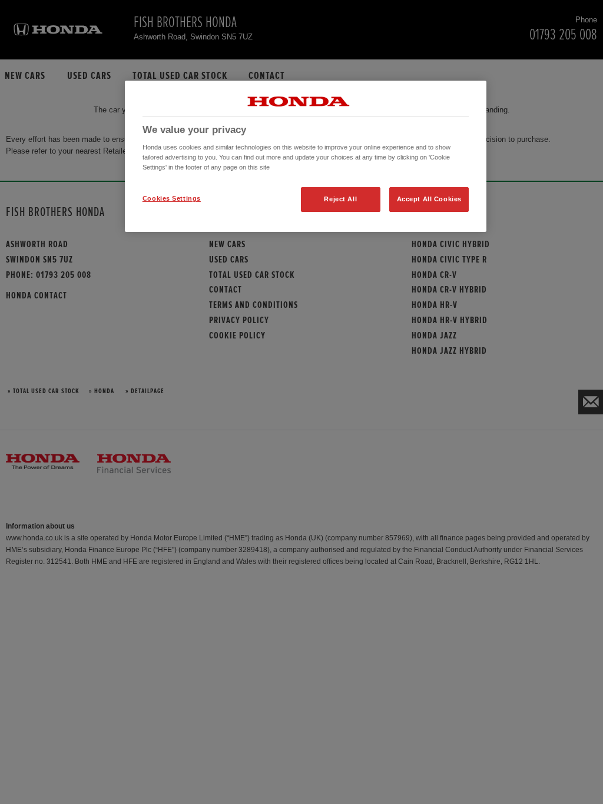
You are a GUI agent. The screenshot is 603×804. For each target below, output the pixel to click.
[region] (305, 156)
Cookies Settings (172, 198)
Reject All (340, 198)
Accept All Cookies (429, 198)
